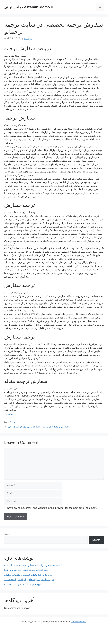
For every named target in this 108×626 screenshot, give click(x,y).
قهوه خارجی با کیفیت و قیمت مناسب (22, 584)
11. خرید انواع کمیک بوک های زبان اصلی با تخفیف (29, 579)
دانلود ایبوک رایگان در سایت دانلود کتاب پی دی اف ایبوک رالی (39, 426)
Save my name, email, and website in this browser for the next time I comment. (52, 507)
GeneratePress (78, 621)
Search (8, 534)
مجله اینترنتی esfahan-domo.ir (28, 7)
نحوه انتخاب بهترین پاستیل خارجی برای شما (26, 570)
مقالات (11, 422)
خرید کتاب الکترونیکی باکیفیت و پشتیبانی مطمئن (28, 574)
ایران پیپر (8, 413)
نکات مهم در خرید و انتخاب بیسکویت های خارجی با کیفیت (33, 565)
